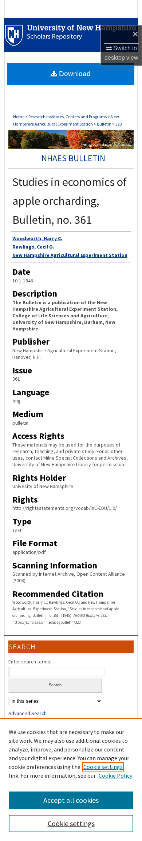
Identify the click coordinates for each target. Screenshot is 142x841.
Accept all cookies (71, 800)
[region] (71, 779)
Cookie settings (103, 766)
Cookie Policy (115, 775)
